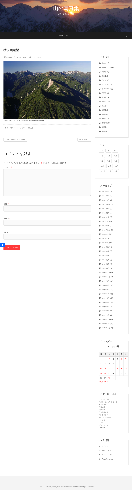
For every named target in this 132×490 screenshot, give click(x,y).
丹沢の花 (102, 407)
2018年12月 (106, 319)
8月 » (106, 382)
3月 (115, 151)
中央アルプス (106, 67)
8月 (108, 161)
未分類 (104, 118)
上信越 (104, 63)
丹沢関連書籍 (103, 412)
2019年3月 (105, 307)
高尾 (103, 131)
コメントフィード (108, 455)
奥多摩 (104, 97)
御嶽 (103, 114)
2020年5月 (106, 255)
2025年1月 (105, 200)
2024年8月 (106, 209)
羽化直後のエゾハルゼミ (15, 139)
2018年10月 (106, 328)
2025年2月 (105, 196)
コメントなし (37, 57)
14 (101, 368)
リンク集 (102, 420)
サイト (6, 232)
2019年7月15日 (21, 57)
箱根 (103, 127)
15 (105, 368)
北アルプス (21, 128)
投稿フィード (106, 450)
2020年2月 (106, 264)
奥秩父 (104, 101)
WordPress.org (107, 459)
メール (7, 218)
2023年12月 (106, 221)
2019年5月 (105, 298)
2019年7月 (105, 289)
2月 (108, 151)
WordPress (90, 487)
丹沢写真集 (103, 404)
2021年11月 (106, 238)
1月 (102, 151)
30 (109, 378)
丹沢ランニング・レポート (108, 402)
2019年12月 (106, 272)
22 (105, 373)
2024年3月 (106, 217)
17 (113, 368)
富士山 (103, 171)
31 (113, 378)
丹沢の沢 (102, 410)
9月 (115, 161)
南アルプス (105, 89)
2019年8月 (105, 285)
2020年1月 (105, 268)
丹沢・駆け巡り (104, 399)
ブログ (101, 423)
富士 (103, 106)
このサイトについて (64, 35)
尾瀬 (103, 110)
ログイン (105, 446)
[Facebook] (2, 245)
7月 (31, 128)
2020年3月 (106, 260)
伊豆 (103, 76)
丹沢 (103, 72)
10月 (102, 166)
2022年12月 (106, 230)
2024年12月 (106, 204)
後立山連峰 (84, 139)
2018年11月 (106, 324)
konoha (8, 57)
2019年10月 (106, 277)
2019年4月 (105, 302)
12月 (116, 166)
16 (109, 368)
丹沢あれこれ (103, 415)
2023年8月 (106, 226)
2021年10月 (106, 243)
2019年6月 (105, 294)
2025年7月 (105, 192)
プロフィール (103, 425)
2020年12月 (106, 247)
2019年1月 (105, 315)
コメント (7, 167)
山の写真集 (66, 8)
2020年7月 (106, 251)
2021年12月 (106, 234)
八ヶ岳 (104, 80)
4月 (102, 156)
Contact (102, 428)
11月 (109, 166)
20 (126, 368)
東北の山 (105, 123)
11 (117, 364)
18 (117, 368)
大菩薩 (104, 93)
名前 (6, 204)
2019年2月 (105, 311)
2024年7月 (106, 213)
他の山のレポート (105, 417)
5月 (109, 156)
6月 (115, 156)
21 (101, 373)
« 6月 (101, 382)
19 (121, 368)
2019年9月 (105, 281)
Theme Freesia (69, 487)
